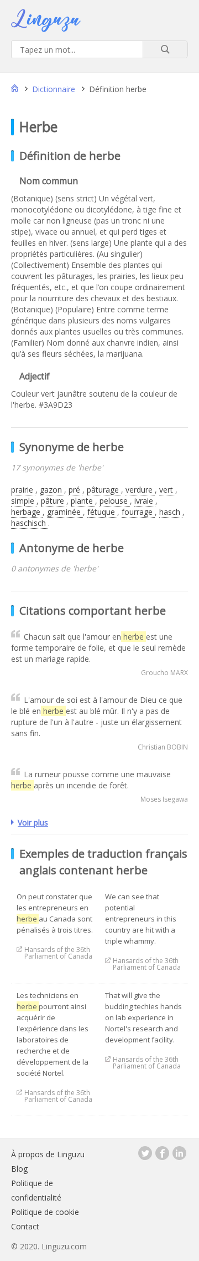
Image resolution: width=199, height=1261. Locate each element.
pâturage (104, 489)
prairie (23, 489)
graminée (65, 512)
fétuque (102, 512)
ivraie (144, 500)
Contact (25, 1226)
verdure (140, 489)
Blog (19, 1168)
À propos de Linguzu (48, 1154)
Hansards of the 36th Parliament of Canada (58, 949)
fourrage (138, 512)
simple (23, 500)
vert (167, 489)
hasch (170, 512)
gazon (52, 489)
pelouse (115, 500)
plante (83, 500)
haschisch (29, 523)
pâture (53, 500)
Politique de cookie (45, 1212)
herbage (27, 512)
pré (75, 489)
